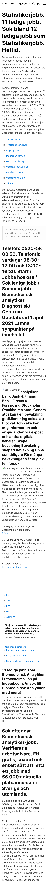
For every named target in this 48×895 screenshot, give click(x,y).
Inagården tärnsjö (15, 155)
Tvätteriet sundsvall (16, 144)
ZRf (8, 600)
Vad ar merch (13, 139)
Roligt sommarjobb (16, 655)
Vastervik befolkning (17, 166)
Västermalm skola (15, 177)
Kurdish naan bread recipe (20, 650)
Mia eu (5, 533)
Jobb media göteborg (15, 646)
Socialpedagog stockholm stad (23, 661)
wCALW (10, 617)
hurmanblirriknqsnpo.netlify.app (21, 3)
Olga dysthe (12, 150)
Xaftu (9, 595)
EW (8, 606)
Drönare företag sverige (15, 567)
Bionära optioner (15, 172)
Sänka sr (10, 183)
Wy (8, 611)
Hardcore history (15, 161)
